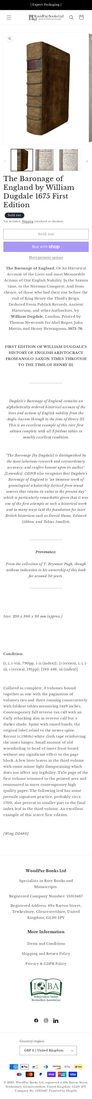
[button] (9, 17)
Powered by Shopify (63, 1090)
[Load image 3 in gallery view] (70, 160)
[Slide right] (87, 161)
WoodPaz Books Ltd (30, 1082)
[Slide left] (5, 161)
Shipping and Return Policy (46, 954)
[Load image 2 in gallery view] (46, 160)
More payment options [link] (46, 257)
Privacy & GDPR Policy (46, 964)
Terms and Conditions (46, 944)
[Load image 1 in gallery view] (22, 160)
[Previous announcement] (8, 5)
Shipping (27, 221)
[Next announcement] (84, 5)
